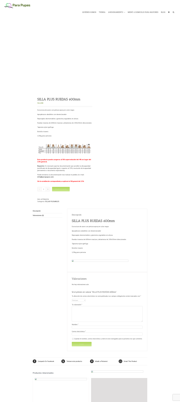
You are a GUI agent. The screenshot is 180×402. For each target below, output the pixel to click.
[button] (173, 12)
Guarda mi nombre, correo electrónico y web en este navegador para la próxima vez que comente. (108, 339)
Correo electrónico (79, 331)
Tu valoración (77, 305)
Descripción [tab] (37, 211)
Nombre (75, 324)
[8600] (60, 56)
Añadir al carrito (61, 189)
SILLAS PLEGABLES (52, 201)
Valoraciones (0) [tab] (38, 215)
